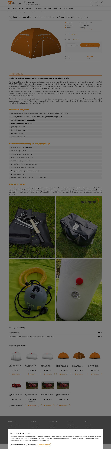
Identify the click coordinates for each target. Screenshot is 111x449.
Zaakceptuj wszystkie (44, 444)
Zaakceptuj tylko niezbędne (18, 444)
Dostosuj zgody (32, 444)
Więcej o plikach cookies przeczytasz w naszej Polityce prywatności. (29, 440)
